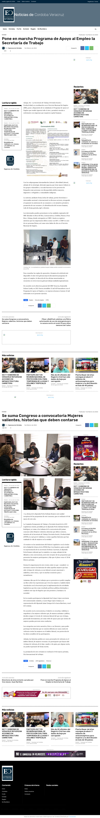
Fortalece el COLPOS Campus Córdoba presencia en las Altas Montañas (89, 154)
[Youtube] (83, 1)
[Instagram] (77, 1)
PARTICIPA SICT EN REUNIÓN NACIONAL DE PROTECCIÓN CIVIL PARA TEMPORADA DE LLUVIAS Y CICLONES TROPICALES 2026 (11, 130)
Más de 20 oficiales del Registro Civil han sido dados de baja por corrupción (60, 378)
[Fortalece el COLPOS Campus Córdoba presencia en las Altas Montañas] (77, 152)
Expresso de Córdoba (15, 48)
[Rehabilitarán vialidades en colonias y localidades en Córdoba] (77, 141)
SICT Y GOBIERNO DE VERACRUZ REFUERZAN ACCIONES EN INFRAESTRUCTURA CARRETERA (11, 115)
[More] (96, 48)
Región (83, 149)
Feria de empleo (39, 300)
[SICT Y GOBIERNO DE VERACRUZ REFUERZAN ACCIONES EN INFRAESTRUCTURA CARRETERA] (86, 96)
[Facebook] (74, 1)
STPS (47, 300)
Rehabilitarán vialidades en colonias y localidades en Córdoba (11, 144)
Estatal (4, 34)
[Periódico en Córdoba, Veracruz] (33, 773)
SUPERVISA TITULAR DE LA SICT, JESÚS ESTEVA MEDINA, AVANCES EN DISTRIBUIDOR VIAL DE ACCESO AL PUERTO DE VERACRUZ (90, 169)
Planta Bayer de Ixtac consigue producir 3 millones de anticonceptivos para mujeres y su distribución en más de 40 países (86, 380)
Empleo (31, 300)
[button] (95, 29)
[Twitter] (80, 1)
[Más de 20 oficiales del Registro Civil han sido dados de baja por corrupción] (62, 365)
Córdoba (6, 139)
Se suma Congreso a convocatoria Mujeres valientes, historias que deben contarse (17, 321)
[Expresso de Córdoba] (3, 48)
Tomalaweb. (72, 816)
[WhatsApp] (91, 48)
